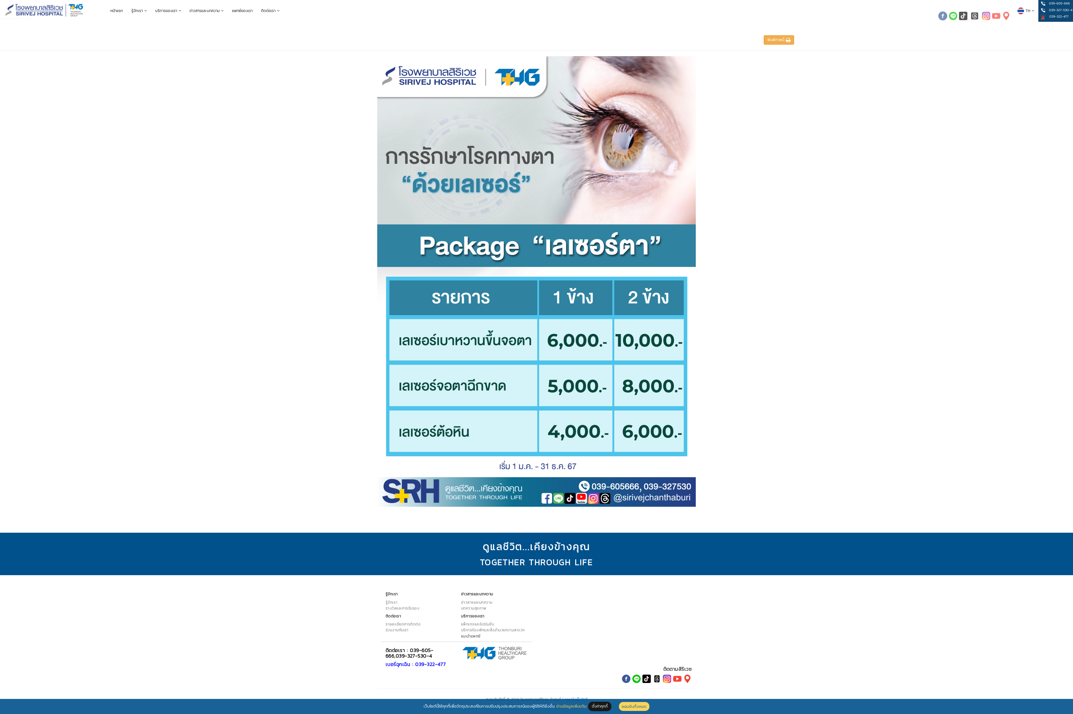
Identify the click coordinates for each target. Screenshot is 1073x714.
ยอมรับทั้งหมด (634, 706)
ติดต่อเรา (269, 11)
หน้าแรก (116, 11)
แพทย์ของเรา (242, 11)
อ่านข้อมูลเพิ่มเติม (571, 706)
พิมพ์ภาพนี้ (776, 40)
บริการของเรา (167, 11)
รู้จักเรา (137, 11)
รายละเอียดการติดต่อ (403, 624)
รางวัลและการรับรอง (402, 608)
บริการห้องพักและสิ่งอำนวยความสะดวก (493, 630)
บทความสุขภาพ (473, 608)
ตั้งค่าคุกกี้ (600, 706)
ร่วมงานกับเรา (397, 630)
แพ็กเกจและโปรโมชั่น (477, 624)
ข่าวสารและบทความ (205, 11)
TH (1028, 11)
